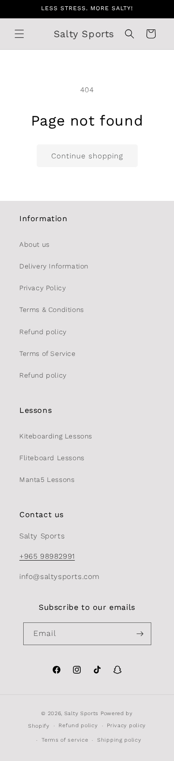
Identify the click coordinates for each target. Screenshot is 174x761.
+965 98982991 (47, 556)
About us (34, 244)
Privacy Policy (42, 288)
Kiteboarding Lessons (55, 436)
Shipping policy (119, 740)
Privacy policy (126, 725)
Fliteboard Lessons (52, 458)
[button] (19, 33)
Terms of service (65, 740)
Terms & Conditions (51, 309)
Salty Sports (82, 713)
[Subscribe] (140, 633)
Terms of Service (47, 353)
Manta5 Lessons (46, 479)
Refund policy (43, 332)
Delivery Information (53, 266)
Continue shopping (87, 156)
